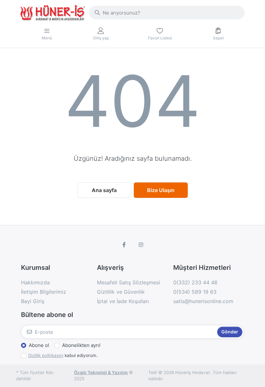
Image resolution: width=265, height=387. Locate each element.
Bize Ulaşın (161, 190)
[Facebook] (124, 245)
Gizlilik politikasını (45, 355)
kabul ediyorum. (63, 355)
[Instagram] (141, 245)
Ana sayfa (104, 190)
